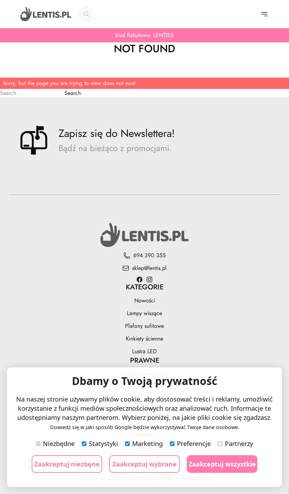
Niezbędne (59, 443)
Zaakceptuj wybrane (144, 464)
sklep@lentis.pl (149, 268)
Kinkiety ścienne (144, 339)
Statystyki (103, 443)
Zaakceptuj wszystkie (222, 464)
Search (72, 93)
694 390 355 (149, 255)
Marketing (147, 443)
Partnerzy (239, 443)
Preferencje (194, 443)
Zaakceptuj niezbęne (67, 464)
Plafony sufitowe (144, 326)
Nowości (144, 300)
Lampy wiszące (144, 313)
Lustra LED (144, 351)
